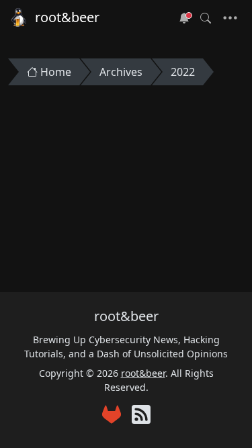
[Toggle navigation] (230, 18)
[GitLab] (111, 416)
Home (55, 71)
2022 (183, 71)
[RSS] (141, 416)
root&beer (67, 17)
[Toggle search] (205, 18)
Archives (120, 71)
